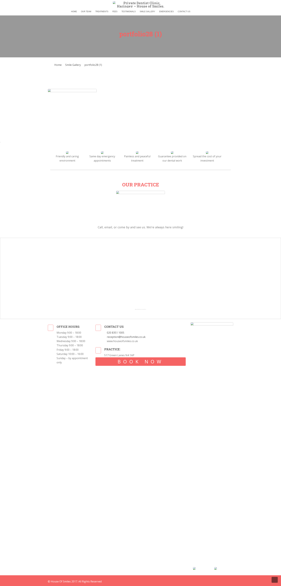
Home (58, 65)
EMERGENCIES (166, 11)
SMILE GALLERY (147, 11)
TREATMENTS (101, 11)
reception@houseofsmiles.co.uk (126, 337)
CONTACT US (184, 11)
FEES (114, 11)
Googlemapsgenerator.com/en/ (139, 309)
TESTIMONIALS (128, 11)
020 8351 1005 (115, 332)
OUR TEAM (86, 11)
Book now (141, 361)
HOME (74, 11)
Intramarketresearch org (144, 309)
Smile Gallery (73, 65)
